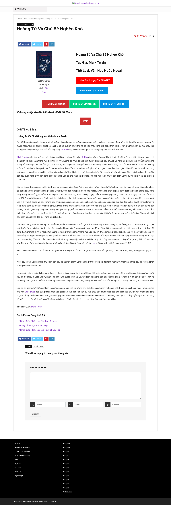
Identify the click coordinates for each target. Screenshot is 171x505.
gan (93, 243)
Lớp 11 (67, 447)
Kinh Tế (18, 472)
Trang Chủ (19, 443)
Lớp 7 (67, 464)
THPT (17, 460)
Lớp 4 (67, 476)
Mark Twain (97, 63)
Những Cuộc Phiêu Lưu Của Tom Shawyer (38, 321)
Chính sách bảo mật (22, 452)
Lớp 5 (67, 472)
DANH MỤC (20, 9)
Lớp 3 (67, 480)
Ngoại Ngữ (19, 476)
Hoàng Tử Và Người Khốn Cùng (33, 325)
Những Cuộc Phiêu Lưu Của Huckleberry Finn (39, 330)
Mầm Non (68, 492)
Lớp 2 (67, 484)
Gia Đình (18, 468)
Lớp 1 (67, 488)
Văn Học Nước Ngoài (33, 19)
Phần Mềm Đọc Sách (23, 447)
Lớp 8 (67, 460)
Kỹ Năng (18, 464)
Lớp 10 (67, 452)
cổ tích (64, 149)
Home (19, 19)
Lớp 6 (67, 468)
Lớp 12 (67, 443)
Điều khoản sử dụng (22, 456)
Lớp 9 (67, 456)
